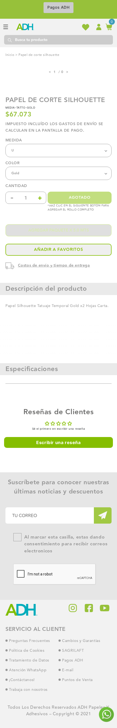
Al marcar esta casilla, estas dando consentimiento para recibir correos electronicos (65, 544)
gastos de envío (78, 124)
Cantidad (16, 186)
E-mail (67, 670)
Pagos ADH (58, 7)
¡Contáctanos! (22, 680)
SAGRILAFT (73, 651)
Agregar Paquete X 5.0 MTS (58, 230)
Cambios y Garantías (81, 641)
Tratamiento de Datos (29, 660)
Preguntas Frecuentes (29, 641)
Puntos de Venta (77, 680)
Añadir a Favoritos (58, 249)
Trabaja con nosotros (28, 690)
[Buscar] (9, 40)
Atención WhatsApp (28, 670)
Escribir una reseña (58, 442)
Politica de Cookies (26, 651)
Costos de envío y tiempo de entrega (54, 265)
